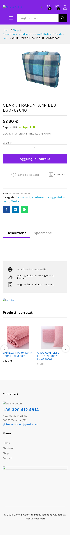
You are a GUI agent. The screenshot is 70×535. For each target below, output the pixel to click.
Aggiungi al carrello (35, 159)
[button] (57, 174)
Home (6, 442)
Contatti (7, 458)
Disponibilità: (10, 127)
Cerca (63, 18)
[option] (18, 347)
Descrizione (16, 233)
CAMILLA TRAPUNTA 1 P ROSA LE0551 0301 (17, 354)
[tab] (16, 234)
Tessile (15, 201)
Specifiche (43, 233)
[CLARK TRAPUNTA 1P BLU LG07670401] (6, 209)
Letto (6, 201)
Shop (6, 453)
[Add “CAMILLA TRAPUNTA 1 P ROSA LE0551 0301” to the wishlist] (26, 347)
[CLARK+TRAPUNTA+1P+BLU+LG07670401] (15, 209)
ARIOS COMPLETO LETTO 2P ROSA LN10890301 (48, 356)
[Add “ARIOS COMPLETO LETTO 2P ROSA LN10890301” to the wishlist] (60, 347)
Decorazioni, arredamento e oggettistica (40, 197)
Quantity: (7, 143)
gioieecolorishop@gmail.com (20, 424)
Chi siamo (8, 448)
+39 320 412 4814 (21, 409)
